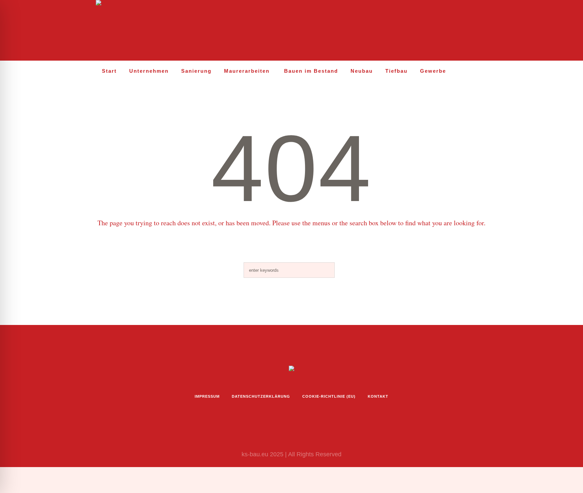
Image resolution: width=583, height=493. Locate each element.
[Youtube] (467, 30)
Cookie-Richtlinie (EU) (329, 396)
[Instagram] (438, 30)
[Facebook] (453, 30)
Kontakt (378, 396)
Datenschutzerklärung (261, 396)
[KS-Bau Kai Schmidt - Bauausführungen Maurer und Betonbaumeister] (291, 369)
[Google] (482, 30)
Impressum (207, 396)
